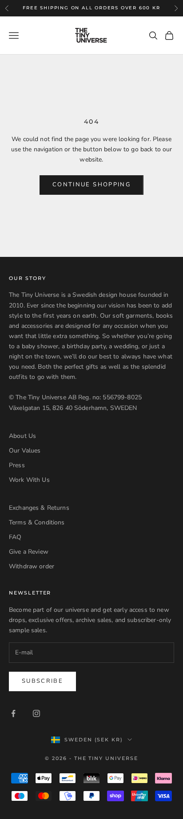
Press (17, 465)
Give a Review (28, 551)
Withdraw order (31, 566)
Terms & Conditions (37, 522)
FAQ (15, 537)
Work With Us (29, 480)
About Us (22, 436)
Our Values (24, 450)
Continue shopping (91, 185)
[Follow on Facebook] (13, 713)
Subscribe (42, 681)
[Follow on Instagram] (36, 713)
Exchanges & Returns (39, 508)
